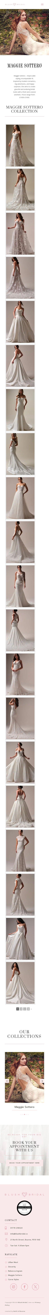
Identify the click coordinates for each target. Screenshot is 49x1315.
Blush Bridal (22, 1302)
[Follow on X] (35, 1286)
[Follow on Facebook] (24, 1286)
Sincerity (24, 1107)
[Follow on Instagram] (13, 1286)
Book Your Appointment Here (24, 1163)
